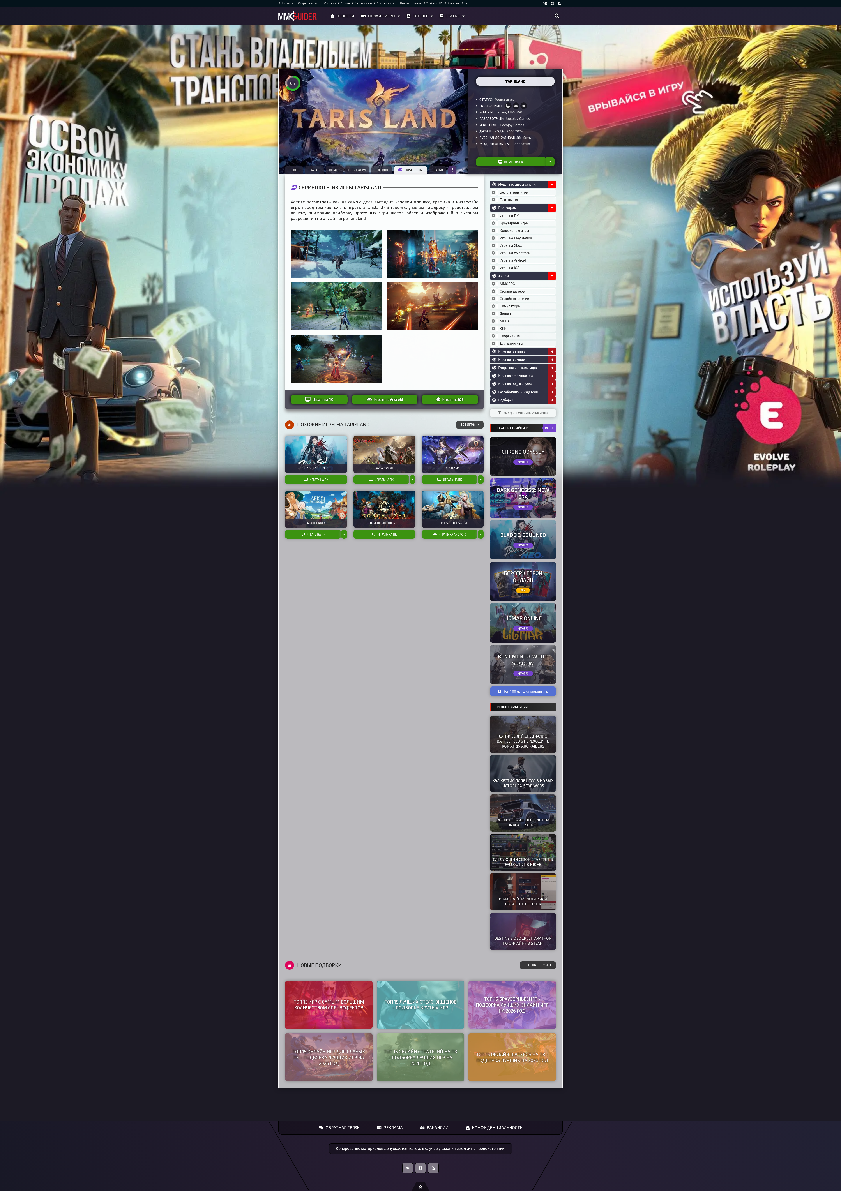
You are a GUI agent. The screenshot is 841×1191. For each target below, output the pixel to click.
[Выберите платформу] (493, 216)
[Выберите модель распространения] (493, 192)
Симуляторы (510, 306)
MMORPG (515, 112)
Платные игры (511, 200)
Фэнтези (330, 3)
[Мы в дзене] (552, 3)
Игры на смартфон (515, 253)
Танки (468, 3)
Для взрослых (511, 343)
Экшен (501, 112)
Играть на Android (452, 534)
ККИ (503, 328)
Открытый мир (308, 3)
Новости (345, 15)
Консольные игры (514, 231)
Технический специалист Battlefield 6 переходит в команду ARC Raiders (523, 741)
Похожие (382, 170)
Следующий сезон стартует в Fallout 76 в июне (523, 862)
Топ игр (420, 15)
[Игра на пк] (508, 105)
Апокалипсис (385, 3)
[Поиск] (557, 16)
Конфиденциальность (497, 1127)
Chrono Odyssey (523, 451)
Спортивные (510, 336)
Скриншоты (414, 170)
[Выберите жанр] (493, 284)
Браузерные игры (514, 223)
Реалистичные (410, 3)
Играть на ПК (513, 162)
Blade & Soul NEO (523, 535)
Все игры (468, 425)
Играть (334, 170)
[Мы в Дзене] (420, 1168)
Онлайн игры (381, 15)
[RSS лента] (559, 3)
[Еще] (452, 170)
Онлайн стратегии (514, 299)
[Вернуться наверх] (420, 1186)
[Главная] (297, 16)
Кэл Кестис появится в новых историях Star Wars (523, 783)
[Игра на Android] (516, 105)
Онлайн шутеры (512, 291)
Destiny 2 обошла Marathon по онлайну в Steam (523, 941)
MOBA (505, 321)
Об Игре (294, 170)
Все (548, 428)
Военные (453, 3)
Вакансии (438, 1127)
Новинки (287, 3)
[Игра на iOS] (523, 105)
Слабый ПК (434, 3)
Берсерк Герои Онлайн (523, 576)
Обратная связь (343, 1127)
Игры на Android (513, 260)
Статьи (453, 15)
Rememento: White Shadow (523, 659)
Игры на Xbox (511, 245)
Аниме (345, 3)
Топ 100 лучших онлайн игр (525, 691)
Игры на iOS (509, 268)
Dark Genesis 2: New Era (523, 493)
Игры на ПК (509, 216)
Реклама (393, 1127)
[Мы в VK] (545, 3)
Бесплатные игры (514, 192)
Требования (357, 170)
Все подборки (536, 965)
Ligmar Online (523, 618)
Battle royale (363, 3)
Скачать (314, 170)
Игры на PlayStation (516, 238)
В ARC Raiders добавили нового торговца (523, 901)
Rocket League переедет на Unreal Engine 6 (522, 822)
